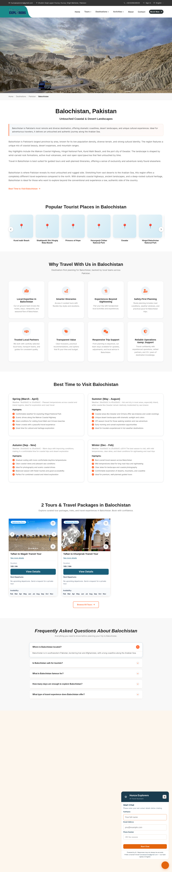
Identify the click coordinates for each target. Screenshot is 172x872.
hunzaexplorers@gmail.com (22, 3)
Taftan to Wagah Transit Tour (25, 554)
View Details (41, 571)
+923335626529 (133, 3)
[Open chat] (165, 865)
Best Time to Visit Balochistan (23, 188)
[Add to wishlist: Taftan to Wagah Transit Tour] (53, 523)
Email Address (128, 822)
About (131, 12)
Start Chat (145, 846)
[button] (29, 548)
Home (77, 12)
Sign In (148, 3)
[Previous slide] (10, 229)
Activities (117, 11)
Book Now (154, 12)
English (159, 3)
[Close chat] (165, 797)
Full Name (126, 812)
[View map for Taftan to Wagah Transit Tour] (53, 546)
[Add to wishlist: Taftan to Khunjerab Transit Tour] (105, 523)
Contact (141, 12)
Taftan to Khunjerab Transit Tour (80, 554)
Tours (87, 11)
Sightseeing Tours (18, 522)
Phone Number (128, 832)
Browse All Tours (84, 605)
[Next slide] (161, 229)
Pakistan (32, 96)
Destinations (101, 11)
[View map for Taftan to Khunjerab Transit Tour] (105, 546)
